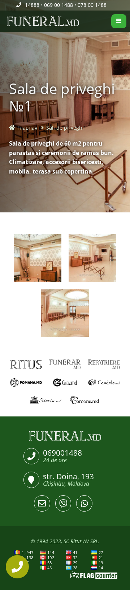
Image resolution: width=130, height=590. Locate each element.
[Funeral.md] (65, 436)
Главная (27, 127)
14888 (32, 4)
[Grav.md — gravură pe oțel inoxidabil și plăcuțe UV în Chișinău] (65, 382)
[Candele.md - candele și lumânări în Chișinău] (104, 382)
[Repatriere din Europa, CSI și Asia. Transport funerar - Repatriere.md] (104, 364)
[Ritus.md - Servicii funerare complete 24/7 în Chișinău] (26, 364)
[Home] (4, 21)
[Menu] (118, 21)
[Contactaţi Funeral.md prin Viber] (63, 503)
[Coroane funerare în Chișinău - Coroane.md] (84, 400)
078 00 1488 (92, 4)
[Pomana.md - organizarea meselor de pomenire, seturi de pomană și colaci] (26, 382)
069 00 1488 (58, 4)
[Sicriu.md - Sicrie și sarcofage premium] (45, 400)
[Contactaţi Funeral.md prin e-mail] (42, 503)
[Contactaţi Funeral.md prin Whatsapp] (84, 503)
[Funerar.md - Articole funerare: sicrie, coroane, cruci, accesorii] (65, 364)
